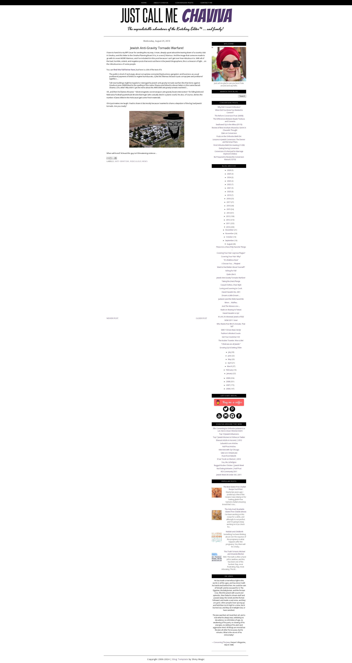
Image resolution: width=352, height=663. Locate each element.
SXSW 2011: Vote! (231, 320)
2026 (229, 170)
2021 (229, 188)
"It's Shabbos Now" (231, 260)
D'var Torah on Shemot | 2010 (229, 459)
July (229, 352)
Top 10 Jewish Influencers (229, 434)
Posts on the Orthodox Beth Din (229, 136)
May (230, 359)
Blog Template (180, 659)
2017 (229, 202)
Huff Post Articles (229, 446)
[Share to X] (113, 158)
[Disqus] (157, 209)
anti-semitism (122, 161)
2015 (229, 209)
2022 (229, 184)
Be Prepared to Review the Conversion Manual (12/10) (229, 158)
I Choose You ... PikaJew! (231, 263)
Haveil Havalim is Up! (231, 313)
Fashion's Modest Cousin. (231, 333)
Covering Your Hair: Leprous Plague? (231, 253)
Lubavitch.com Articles (229, 443)
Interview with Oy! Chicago (229, 450)
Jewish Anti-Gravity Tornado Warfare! (231, 278)
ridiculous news (139, 161)
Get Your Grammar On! (231, 337)
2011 (228, 223)
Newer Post (112, 318)
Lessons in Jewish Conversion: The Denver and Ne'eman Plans (229, 140)
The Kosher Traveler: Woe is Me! (230, 340)
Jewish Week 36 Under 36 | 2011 (229, 475)
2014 (229, 213)
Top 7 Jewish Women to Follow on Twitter (229, 437)
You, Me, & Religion (229, 462)
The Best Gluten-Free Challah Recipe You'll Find (234, 488)
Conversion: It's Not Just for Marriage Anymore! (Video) (229, 152)
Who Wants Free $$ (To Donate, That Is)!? (231, 325)
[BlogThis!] (110, 158)
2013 (228, 216)
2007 (228, 385)
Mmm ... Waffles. (231, 302)
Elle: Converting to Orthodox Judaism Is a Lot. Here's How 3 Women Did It (229, 429)
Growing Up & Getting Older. (231, 347)
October (229, 237)
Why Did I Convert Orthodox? (229, 107)
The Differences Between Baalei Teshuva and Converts (229, 120)
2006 (228, 389)
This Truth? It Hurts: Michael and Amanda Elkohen (234, 552)
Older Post (201, 318)
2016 (229, 206)
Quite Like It (231, 274)
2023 (229, 181)
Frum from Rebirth (229, 456)
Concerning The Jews (222, 642)
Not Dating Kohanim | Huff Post (229, 468)
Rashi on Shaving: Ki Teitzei (231, 310)
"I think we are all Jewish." (231, 344)
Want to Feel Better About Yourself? (231, 267)
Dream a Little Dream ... (231, 295)
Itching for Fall (231, 271)
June (230, 356)
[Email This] (107, 158)
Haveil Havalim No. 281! (231, 292)
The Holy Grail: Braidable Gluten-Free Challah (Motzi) (235, 510)
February (229, 370)
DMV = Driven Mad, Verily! (231, 330)
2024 (229, 177)
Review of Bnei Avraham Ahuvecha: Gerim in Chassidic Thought (229, 129)
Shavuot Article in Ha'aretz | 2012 (229, 440)
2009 (228, 378)
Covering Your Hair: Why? (231, 256)
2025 (229, 174)
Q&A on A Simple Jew (229, 453)
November (229, 233)
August (230, 244)
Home (144, 3)
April (230, 363)
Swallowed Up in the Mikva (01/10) (229, 124)
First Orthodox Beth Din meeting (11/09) (229, 145)
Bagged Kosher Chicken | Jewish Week (229, 465)
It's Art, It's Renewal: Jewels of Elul (231, 317)
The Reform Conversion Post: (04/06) (229, 116)
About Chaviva (161, 3)
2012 (228, 220)
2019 (229, 195)
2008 (228, 381)
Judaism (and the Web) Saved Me (231, 299)
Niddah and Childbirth (234, 531)
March (229, 366)
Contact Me (206, 3)
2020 (229, 191)
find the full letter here (124, 69)
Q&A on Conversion (229, 133)
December (229, 230)
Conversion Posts (184, 3)
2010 (228, 227)
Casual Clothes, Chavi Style (231, 285)
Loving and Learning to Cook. (231, 288)
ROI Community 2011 (229, 471)
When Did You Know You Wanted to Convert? (229, 111)
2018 (229, 198)
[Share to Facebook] (115, 158)
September (229, 240)
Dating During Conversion (229, 148)
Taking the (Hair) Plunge (231, 281)
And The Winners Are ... (231, 306)
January (230, 373)
